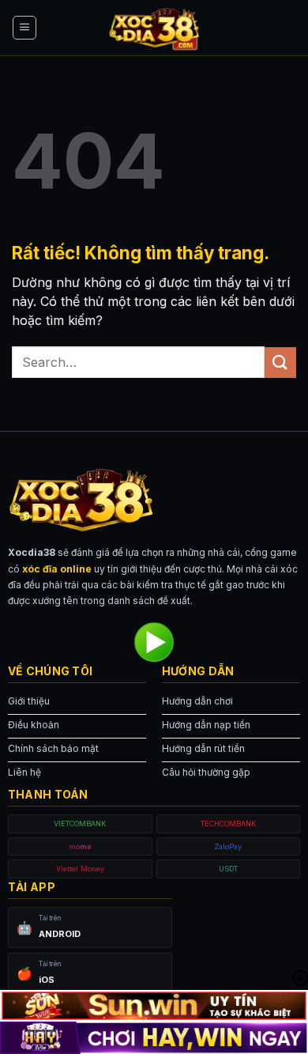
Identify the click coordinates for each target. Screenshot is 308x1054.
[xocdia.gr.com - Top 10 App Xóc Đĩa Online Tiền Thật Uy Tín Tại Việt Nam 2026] (154, 27)
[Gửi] (280, 362)
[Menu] (24, 28)
